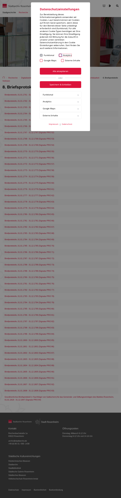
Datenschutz (67, 133)
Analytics (67, 55)
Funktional (49, 55)
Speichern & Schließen (60, 84)
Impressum (53, 133)
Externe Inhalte (72, 60)
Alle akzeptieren (60, 71)
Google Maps (50, 60)
